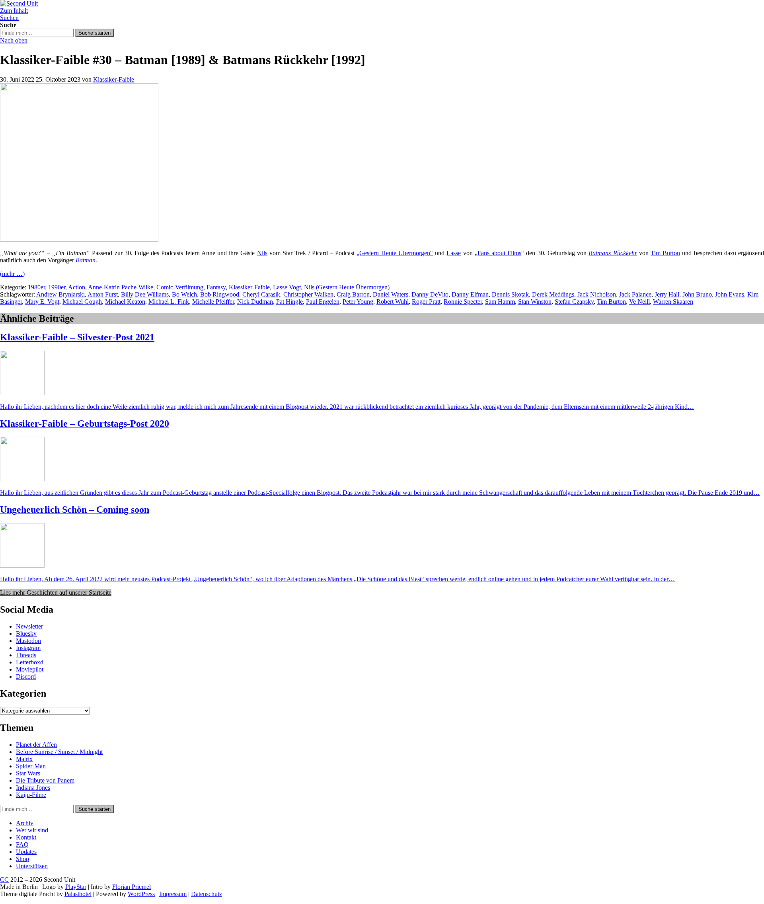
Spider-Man (31, 766)
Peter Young (358, 301)
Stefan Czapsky (574, 301)
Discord (26, 676)
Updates (26, 851)
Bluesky (26, 633)
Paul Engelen (322, 301)
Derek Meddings (553, 294)
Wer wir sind (32, 830)
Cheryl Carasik (261, 294)
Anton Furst (103, 294)
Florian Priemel (131, 886)
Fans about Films (499, 253)
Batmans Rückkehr (613, 253)
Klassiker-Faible (113, 79)
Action (76, 287)
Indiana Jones (33, 787)
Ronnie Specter (463, 301)
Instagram (28, 647)
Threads (26, 655)
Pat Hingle (289, 301)
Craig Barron (353, 294)
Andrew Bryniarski (60, 294)
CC (4, 879)
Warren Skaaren (673, 301)
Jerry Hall (667, 294)
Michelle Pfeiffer (213, 301)
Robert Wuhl (392, 301)
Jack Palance (635, 294)
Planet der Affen (36, 744)
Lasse (453, 253)
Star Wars (28, 773)
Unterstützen (32, 866)
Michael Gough (82, 301)
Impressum (173, 893)
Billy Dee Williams (145, 294)
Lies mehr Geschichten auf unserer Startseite (55, 592)
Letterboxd (29, 662)
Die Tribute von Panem (45, 780)
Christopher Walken (308, 294)
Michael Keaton (125, 301)
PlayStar (75, 886)
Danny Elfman (470, 294)
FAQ (22, 844)
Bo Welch (184, 294)
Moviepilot (29, 669)
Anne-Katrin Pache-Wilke (120, 287)
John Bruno (697, 294)
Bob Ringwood (219, 294)
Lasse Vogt (287, 287)
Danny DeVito (429, 294)
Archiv (24, 823)
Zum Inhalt (14, 10)
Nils (262, 253)
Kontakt (26, 837)
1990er (56, 287)
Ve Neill (639, 301)
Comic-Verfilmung (179, 287)
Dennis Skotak (510, 294)
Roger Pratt (426, 301)
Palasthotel (78, 893)
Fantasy (216, 287)
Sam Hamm (500, 301)
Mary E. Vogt (42, 301)
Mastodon (28, 640)
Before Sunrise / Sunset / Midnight (59, 751)
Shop (22, 858)
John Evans (729, 294)
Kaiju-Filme (31, 794)
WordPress (141, 893)
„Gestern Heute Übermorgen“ (395, 253)
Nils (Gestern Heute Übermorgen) (347, 287)
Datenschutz (206, 893)
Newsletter (29, 626)
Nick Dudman (255, 301)
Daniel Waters (390, 294)
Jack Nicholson (596, 294)
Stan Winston (535, 301)
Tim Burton (665, 253)
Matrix (24, 759)
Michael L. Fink (168, 301)
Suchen (9, 17)
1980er (36, 287)
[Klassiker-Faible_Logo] (79, 239)
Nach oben (13, 40)
